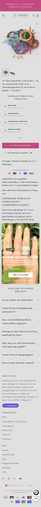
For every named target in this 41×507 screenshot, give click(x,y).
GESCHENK (10, 249)
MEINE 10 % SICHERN (20, 275)
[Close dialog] (37, 225)
